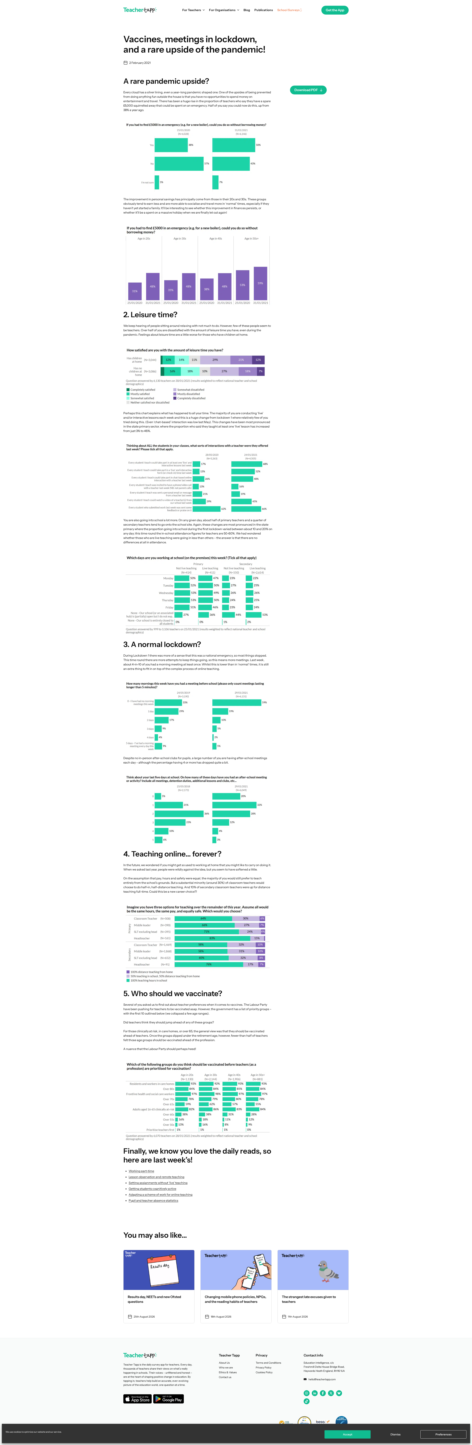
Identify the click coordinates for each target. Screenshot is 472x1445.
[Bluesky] (339, 1393)
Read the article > (159, 1286)
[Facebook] (323, 1393)
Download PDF (306, 90)
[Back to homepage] (140, 10)
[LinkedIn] (315, 1393)
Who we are (226, 1367)
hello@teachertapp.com (322, 1379)
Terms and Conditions (268, 1362)
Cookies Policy (264, 1372)
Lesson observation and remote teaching (156, 1177)
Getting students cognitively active (152, 1188)
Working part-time (141, 1171)
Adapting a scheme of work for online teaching (160, 1194)
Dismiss (395, 1434)
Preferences (443, 1434)
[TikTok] (307, 1401)
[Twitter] (331, 1393)
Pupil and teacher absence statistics (153, 1200)
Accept (347, 1434)
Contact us (225, 1377)
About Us (224, 1362)
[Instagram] (307, 1393)
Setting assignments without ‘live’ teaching (158, 1183)
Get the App (335, 10)
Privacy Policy (263, 1367)
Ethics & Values (228, 1372)
